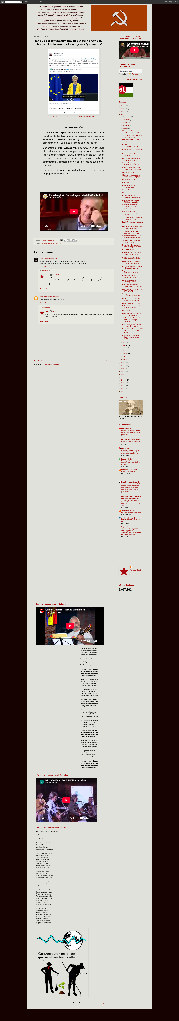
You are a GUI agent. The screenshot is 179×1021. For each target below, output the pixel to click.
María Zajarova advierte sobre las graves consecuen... (132, 150)
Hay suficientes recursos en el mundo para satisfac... (132, 271)
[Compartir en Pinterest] (76, 240)
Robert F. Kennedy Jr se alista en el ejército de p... (132, 306)
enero (125, 359)
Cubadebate (125, 448)
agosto (125, 128)
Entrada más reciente (41, 361)
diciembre (126, 117)
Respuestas (46, 270)
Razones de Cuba (127, 459)
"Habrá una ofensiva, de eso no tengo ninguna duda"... (131, 236)
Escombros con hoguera (129, 470)
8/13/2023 (53, 258)
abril (124, 351)
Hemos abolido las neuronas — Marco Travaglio (131, 314)
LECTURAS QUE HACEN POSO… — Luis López (130, 201)
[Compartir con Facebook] (73, 240)
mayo (125, 348)
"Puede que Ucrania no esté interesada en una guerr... (131, 131)
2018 (123, 374)
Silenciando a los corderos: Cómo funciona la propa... (131, 176)
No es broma (126, 310)
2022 (123, 363)
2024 (123, 112)
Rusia (46, 243)
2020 (123, 369)
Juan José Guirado (46, 297)
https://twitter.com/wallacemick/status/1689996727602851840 (73, 117)
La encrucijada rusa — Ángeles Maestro (129, 186)
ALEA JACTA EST (128, 172)
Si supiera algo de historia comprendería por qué (131, 262)
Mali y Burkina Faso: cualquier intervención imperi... (132, 325)
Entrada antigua (107, 361)
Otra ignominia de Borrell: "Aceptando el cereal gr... (131, 294)
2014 (123, 386)
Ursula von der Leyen (54, 243)
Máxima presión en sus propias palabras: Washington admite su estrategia (130, 462)
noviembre (126, 120)
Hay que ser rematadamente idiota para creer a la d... (131, 253)
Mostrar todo (140, 476)
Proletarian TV (126, 428)
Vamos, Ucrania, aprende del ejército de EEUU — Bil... (132, 164)
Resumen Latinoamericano (130, 439)
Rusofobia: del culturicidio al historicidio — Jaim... (131, 154)
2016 (123, 380)
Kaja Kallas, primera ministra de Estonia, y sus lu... (131, 159)
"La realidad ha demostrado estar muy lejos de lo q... (131, 232)
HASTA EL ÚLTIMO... (129, 250)
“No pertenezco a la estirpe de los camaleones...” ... (132, 136)
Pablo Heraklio (45, 258)
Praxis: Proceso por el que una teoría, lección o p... (132, 223)
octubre (125, 123)
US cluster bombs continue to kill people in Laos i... (132, 267)
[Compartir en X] (70, 240)
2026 (123, 106)
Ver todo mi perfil (135, 570)
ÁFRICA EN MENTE (128, 511)
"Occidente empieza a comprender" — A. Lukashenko (129, 206)
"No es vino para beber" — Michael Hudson (131, 241)
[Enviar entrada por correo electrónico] (61, 240)
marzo (125, 354)
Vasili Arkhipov (127, 190)
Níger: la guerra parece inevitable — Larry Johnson (132, 285)
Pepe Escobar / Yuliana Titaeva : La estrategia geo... (132, 227)
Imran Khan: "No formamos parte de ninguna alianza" (131, 246)
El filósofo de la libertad (128, 471)
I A (123, 193)
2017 (123, 377)
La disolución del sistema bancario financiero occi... (131, 258)
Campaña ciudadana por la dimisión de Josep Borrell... (132, 168)
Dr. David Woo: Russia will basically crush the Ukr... (131, 299)
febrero (125, 356)
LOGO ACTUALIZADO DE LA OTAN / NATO (131, 290)
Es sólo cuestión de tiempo (131, 303)
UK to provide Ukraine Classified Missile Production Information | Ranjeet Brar (130, 432)
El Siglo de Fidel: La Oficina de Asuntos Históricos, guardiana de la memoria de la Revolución (131, 452)
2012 (123, 391)
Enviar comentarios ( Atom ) (52, 364)
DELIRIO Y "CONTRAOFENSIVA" (130, 145)
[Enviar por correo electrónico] (65, 240)
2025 (123, 109)
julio (124, 342)
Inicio (75, 361)
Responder (43, 266)
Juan (47, 275)
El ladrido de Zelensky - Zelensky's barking (130, 281)
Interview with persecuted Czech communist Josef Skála (131, 337)
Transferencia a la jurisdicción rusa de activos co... (132, 218)
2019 (123, 371)
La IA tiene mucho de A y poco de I (131, 512)
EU (42, 243)
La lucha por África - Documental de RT (129, 276)
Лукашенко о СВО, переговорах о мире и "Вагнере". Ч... (130, 213)
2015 (123, 383)
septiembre (126, 125)
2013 (123, 388)
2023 (123, 114)
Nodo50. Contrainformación (130, 482)
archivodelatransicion (128, 518)
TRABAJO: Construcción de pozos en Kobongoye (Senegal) (131, 319)
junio (124, 345)
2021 (123, 366)
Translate (135, 74)
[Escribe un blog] (68, 240)
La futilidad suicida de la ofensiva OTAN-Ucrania (131, 196)
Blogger (103, 1003)
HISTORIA (125, 182)
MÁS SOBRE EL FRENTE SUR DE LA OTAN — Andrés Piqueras (132, 330)
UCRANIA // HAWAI (128, 180)
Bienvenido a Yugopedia (128, 534)
